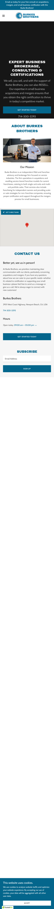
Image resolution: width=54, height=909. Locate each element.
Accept (27, 903)
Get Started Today (27, 110)
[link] (27, 15)
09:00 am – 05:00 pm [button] (24, 325)
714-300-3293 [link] (27, 116)
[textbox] (27, 359)
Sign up (27, 369)
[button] (5, 15)
